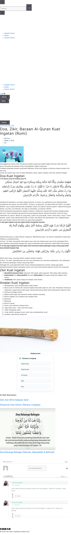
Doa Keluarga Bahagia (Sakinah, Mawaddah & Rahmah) (27, 452)
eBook (6, 87)
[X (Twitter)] (3, 529)
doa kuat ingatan (17, 482)
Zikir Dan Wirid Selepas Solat (14, 400)
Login (66, 461)
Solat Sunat (25, 369)
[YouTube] (9, 529)
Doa (22, 386)
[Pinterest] (7, 529)
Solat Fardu (25, 364)
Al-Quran (24, 375)
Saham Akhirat (9, 89)
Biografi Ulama (9, 85)
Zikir (22, 381)
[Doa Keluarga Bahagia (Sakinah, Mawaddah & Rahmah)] (27, 449)
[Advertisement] (35, 53)
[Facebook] (1, 529)
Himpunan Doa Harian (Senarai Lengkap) (20, 404)
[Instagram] (5, 529)
